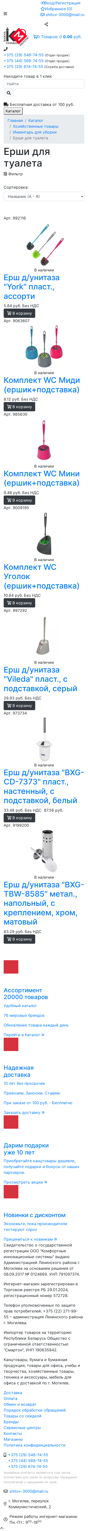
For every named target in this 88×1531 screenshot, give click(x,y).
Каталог (13, 111)
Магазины (13, 1439)
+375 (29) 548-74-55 (24, 54)
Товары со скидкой (23, 1415)
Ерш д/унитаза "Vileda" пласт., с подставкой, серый (40, 679)
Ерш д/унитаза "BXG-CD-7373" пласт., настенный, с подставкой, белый (44, 786)
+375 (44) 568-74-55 (24, 60)
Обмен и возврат (20, 1404)
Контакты (13, 1433)
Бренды (11, 1421)
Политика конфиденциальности (35, 1445)
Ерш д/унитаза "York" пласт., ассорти (32, 287)
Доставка (13, 1392)
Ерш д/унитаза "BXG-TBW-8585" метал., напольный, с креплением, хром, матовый (44, 903)
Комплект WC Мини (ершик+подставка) (42, 478)
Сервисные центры (22, 1427)
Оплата (10, 1398)
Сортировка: (16, 187)
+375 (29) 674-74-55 (23, 66)
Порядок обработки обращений (35, 1410)
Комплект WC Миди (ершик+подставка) (42, 384)
